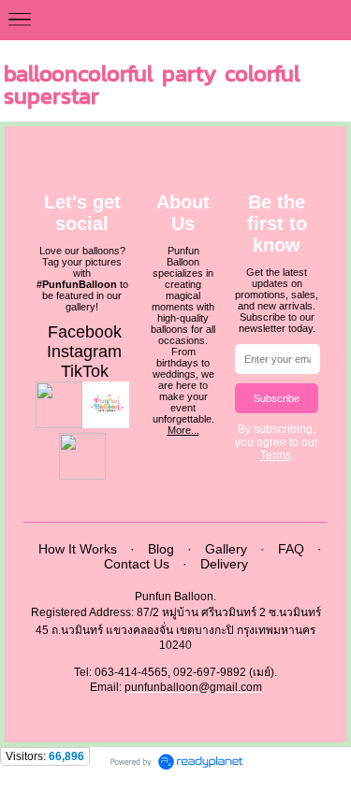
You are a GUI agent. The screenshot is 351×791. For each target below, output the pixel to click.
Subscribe (277, 398)
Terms (275, 455)
